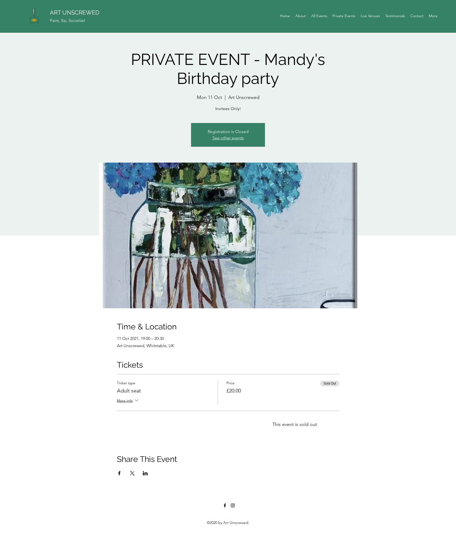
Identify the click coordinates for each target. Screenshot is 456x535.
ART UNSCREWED (74, 12)
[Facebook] (224, 505)
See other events (228, 137)
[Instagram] (232, 505)
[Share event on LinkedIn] (145, 473)
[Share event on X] (132, 473)
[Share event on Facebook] (119, 473)
